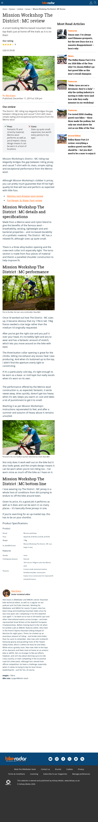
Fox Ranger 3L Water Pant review (24, 200)
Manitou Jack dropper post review (25, 196)
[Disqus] (42, 720)
